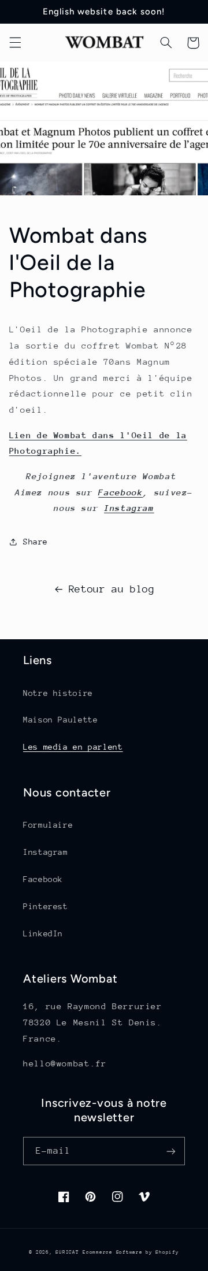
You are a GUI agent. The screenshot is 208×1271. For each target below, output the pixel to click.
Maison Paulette (60, 719)
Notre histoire (58, 693)
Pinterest (45, 906)
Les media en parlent (73, 746)
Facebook (120, 492)
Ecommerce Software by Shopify (131, 1252)
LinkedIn (43, 933)
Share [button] (35, 541)
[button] (15, 42)
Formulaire (48, 824)
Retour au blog (112, 589)
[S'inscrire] (171, 1151)
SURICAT (67, 1252)
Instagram (129, 508)
